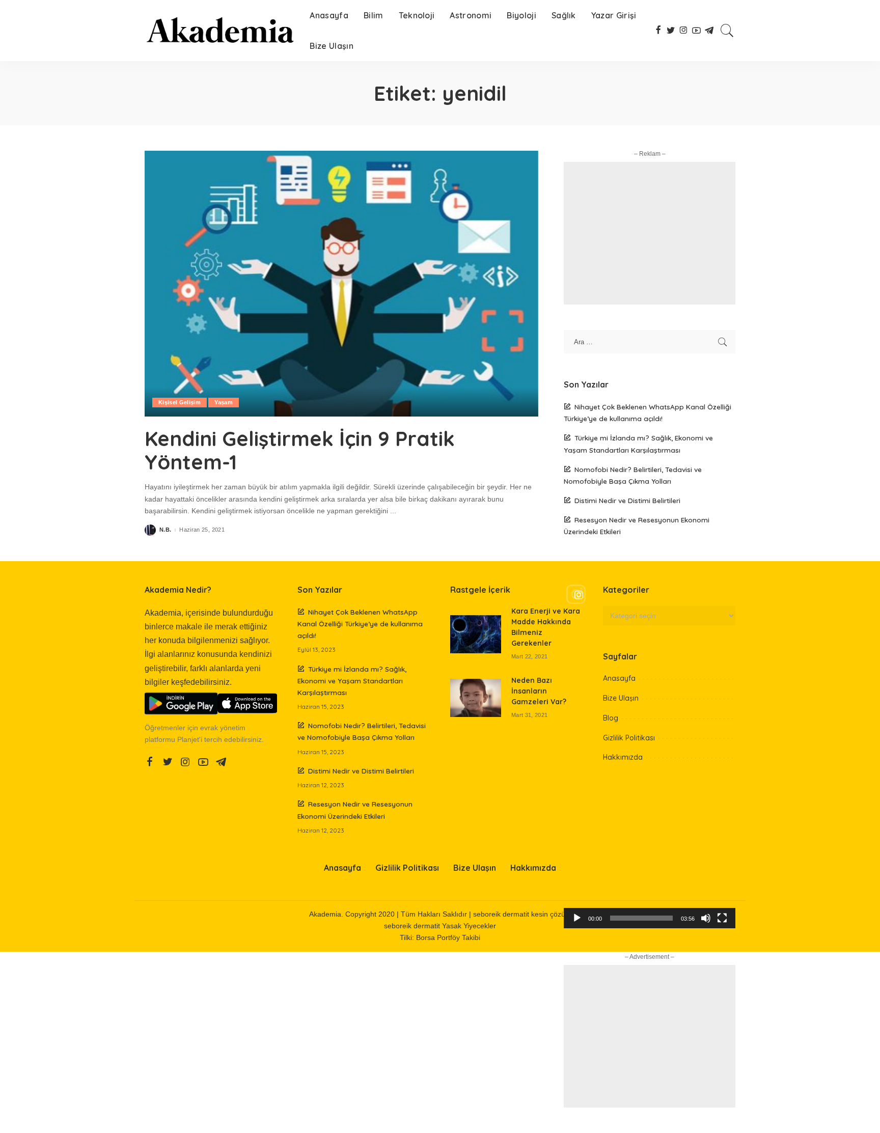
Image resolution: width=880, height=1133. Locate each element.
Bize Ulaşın (621, 698)
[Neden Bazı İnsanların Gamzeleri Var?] (475, 698)
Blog (610, 718)
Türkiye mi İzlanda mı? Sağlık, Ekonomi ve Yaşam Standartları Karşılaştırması (351, 681)
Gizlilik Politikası (629, 737)
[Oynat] (577, 918)
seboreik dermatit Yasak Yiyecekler (440, 926)
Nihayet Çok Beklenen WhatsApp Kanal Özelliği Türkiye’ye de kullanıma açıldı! (360, 623)
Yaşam (223, 402)
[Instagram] (649, 595)
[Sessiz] (706, 918)
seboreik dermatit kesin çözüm (522, 914)
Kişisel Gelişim (179, 402)
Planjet (188, 739)
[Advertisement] (649, 233)
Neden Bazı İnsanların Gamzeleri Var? (538, 691)
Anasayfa (619, 678)
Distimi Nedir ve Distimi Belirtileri (627, 500)
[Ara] (727, 30)
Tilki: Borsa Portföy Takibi (440, 938)
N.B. (165, 530)
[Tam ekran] (722, 918)
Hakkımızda (623, 757)
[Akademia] (219, 30)
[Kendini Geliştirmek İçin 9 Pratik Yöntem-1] (341, 284)
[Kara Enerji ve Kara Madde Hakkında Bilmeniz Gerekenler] (475, 634)
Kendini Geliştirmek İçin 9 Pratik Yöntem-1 (300, 450)
